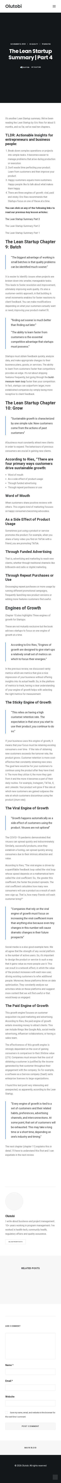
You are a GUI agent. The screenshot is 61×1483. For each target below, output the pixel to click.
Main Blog (30, 1447)
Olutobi (37, 67)
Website (10, 1396)
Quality (34, 44)
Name (9, 1365)
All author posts (16, 1242)
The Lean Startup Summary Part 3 (22, 219)
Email (9, 1380)
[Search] (45, 6)
